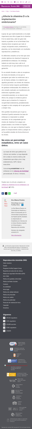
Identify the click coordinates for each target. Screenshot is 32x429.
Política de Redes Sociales (10, 278)
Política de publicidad (9, 296)
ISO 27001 (6, 273)
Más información (16, 232)
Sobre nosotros (7, 260)
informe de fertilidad (20, 168)
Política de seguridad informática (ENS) (14, 270)
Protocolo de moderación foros (11, 299)
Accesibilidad (7, 283)
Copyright (6, 302)
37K (23, 2)
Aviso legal (6, 286)
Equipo (5, 262)
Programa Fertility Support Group (12, 265)
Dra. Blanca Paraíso (14, 11)
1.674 (28, 2)
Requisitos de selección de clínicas (13, 268)
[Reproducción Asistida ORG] (10, 6)
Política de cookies (8, 294)
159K (17, 2)
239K (4, 2)
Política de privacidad (9, 291)
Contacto (5, 281)
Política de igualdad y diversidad (12, 275)
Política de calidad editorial (10, 289)
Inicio (3, 11)
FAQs (7, 11)
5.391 (11, 2)
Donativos (6, 304)
